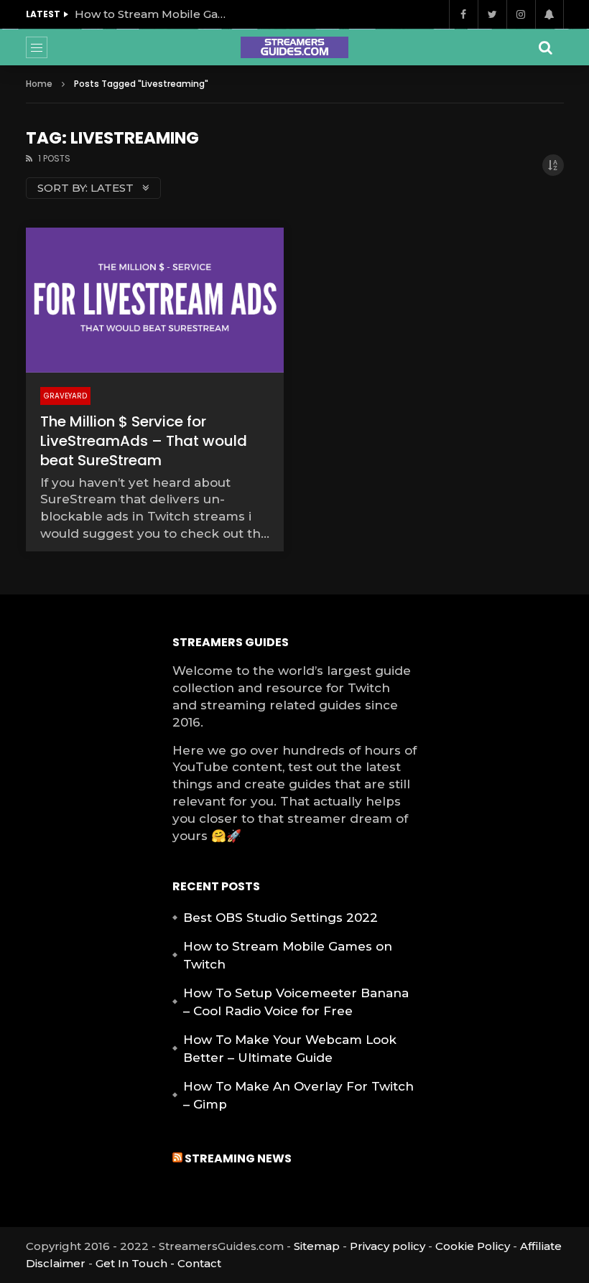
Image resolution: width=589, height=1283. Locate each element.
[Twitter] (492, 14)
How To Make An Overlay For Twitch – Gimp (298, 1095)
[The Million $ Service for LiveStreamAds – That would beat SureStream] (155, 300)
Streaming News (238, 1158)
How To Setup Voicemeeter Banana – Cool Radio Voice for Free (296, 1002)
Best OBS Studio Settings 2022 (280, 917)
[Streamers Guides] (294, 47)
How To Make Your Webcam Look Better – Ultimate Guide (289, 1048)
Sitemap (317, 1246)
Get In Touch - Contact (158, 1263)
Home (39, 84)
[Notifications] (549, 14)
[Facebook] (463, 14)
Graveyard (65, 396)
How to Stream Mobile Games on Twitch (154, 14)
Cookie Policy (472, 1246)
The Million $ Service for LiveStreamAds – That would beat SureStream (143, 440)
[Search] (546, 47)
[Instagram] (520, 14)
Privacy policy (387, 1246)
